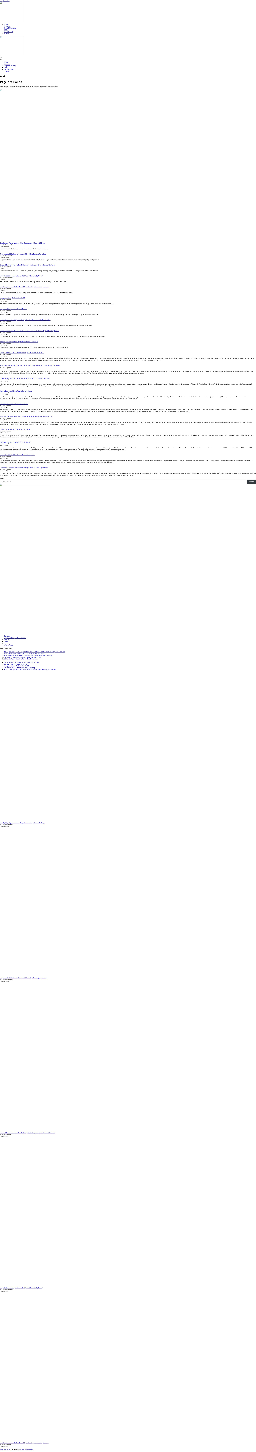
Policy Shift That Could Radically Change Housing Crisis (22, 657)
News (6, 641)
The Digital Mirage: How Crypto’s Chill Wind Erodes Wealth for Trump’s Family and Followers (34, 652)
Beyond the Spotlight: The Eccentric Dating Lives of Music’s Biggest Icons (24, 467)
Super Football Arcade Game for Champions (14, 404)
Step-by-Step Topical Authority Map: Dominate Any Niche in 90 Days (22, 243)
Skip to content (5, 1)
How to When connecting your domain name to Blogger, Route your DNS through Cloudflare (30, 365)
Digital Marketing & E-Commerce (15, 638)
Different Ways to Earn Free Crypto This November (20, 659)
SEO (6, 30)
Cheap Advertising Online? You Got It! (12, 298)
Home (6, 24)
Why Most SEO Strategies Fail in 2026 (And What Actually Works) (21, 276)
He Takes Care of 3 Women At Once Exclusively (15, 442)
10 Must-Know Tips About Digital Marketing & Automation (19, 342)
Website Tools (8, 32)
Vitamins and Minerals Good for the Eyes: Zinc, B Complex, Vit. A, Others (28, 655)
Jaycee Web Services (26, 1449)
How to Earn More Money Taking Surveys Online (16, 391)
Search (2, 478)
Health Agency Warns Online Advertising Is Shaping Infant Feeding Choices (24, 287)
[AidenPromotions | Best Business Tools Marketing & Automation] (12, 21)
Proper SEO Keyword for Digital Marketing (14, 309)
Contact (6, 34)
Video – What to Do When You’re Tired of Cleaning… (17, 455)
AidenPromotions (5, 1449)
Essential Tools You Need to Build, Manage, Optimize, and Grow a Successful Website (27, 265)
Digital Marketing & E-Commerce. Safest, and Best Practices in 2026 (22, 353)
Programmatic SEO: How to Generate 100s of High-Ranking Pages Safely (23, 254)
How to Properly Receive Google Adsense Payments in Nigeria (24, 653)
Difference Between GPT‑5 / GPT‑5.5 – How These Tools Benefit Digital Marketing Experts (29, 331)
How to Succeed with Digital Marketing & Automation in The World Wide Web (25, 320)
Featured (7, 639)
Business (7, 26)
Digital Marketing (10, 28)
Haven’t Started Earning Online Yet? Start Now (15, 429)
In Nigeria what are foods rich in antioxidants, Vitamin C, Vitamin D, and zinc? (25, 378)
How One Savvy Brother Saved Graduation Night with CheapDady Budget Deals (26, 416)
